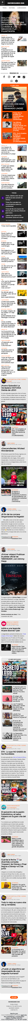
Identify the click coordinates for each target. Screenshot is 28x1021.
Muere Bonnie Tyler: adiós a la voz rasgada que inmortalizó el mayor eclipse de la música (19, 650)
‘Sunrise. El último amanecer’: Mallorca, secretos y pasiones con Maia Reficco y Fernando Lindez (14, 102)
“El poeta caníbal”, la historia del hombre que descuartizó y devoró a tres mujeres (8, 66)
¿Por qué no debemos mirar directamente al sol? (8, 275)
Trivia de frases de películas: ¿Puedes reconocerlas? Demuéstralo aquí (7, 360)
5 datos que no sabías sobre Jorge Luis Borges (7, 244)
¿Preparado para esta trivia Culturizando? (7, 343)
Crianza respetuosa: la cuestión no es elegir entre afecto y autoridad (8, 177)
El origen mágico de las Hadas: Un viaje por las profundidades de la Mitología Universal (8, 314)
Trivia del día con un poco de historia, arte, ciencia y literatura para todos (15, 211)
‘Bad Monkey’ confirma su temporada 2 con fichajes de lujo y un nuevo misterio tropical (8, 371)
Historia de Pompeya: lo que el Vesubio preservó (8, 259)
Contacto (14, 1010)
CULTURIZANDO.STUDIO (10, 1015)
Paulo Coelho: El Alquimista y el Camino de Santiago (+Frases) (8, 236)
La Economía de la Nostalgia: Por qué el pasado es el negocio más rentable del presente (19, 953)
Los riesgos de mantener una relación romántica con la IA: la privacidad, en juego (8, 150)
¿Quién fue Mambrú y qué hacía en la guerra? (20, 715)
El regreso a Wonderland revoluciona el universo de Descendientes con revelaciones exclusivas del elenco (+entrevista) (19, 496)
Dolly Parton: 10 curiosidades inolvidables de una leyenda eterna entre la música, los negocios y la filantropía (13, 24)
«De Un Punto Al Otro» (19, 757)
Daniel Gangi (11, 509)
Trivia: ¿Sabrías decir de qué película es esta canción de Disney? (14, 197)
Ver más (14, 997)
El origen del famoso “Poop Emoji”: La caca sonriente (18, 698)
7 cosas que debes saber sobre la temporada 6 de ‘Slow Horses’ (7, 168)
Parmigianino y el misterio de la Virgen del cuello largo (8, 252)
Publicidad (14, 1004)
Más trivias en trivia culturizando (14, 220)
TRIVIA (4, 8)
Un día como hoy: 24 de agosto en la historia (8, 267)
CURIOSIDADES (21, 8)
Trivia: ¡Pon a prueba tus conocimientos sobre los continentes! (18, 116)
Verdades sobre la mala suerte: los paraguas (7, 351)
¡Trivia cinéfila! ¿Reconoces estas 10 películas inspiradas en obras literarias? (8, 324)
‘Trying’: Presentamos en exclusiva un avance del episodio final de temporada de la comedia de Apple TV (8, 53)
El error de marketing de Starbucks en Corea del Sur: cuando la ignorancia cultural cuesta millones (19, 725)
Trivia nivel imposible (8, 226)
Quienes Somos (14, 1008)
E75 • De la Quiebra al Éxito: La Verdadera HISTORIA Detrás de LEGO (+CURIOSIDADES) (19, 432)
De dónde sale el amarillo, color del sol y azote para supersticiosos (8, 294)
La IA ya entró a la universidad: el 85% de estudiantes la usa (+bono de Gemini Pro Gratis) (8, 334)
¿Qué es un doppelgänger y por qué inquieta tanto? (8, 159)
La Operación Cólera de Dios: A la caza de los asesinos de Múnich (20, 737)
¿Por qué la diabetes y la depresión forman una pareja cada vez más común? (8, 284)
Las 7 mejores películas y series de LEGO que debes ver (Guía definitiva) (19, 707)
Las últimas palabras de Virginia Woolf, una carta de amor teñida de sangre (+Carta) (19, 126)
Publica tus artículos (14, 1006)
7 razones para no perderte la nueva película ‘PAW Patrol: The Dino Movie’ (19, 690)
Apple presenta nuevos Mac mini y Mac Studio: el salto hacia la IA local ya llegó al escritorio (8, 40)
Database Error (17, 538)
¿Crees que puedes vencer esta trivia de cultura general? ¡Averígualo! (8, 304)
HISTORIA (12, 8)
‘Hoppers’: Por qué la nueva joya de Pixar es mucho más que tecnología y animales (19, 887)
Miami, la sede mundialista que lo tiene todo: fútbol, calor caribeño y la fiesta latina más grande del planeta (18, 843)
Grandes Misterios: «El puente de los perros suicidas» (7, 186)
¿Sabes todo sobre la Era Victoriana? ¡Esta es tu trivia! (14, 216)
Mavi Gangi (11, 443)
